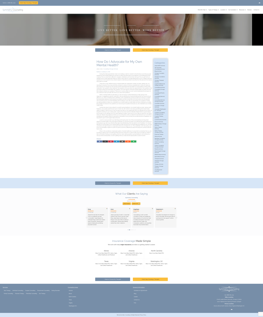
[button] (206, 9)
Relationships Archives (160, 154)
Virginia (70, 302)
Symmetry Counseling (131, 197)
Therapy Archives (159, 164)
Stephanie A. (159, 209)
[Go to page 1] (129, 229)
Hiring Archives (158, 136)
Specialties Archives (159, 156)
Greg (89, 209)
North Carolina (72, 296)
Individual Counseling (17, 290)
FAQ (135, 302)
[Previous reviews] (87, 217)
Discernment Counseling (43, 290)
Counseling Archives (160, 87)
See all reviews (127, 203)
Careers (136, 296)
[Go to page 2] (130, 229)
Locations (222, 9)
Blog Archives (158, 71)
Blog (135, 293)
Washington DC (73, 306)
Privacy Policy (143, 314)
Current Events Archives (160, 119)
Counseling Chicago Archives (110, 69)
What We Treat (201, 9)
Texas (70, 299)
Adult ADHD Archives (160, 65)
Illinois (70, 293)
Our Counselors (232, 9)
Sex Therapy (42, 293)
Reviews (249, 9)
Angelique (136, 209)
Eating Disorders (56, 290)
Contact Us (256, 9)
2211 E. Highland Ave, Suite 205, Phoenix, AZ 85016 (229, 301)
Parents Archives (159, 149)
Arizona (71, 290)
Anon (112, 209)
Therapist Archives (159, 158)
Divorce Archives (159, 121)
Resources (241, 9)
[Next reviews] (176, 217)
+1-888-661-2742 (11, 2)
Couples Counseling (30, 290)
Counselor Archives (159, 103)
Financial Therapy (159, 134)
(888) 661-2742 (230, 295)
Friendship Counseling (31, 293)
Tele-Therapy (7, 290)
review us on (135, 203)
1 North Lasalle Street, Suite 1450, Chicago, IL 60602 (229, 299)
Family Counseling (8, 293)
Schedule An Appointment (140, 290)
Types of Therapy (212, 9)
